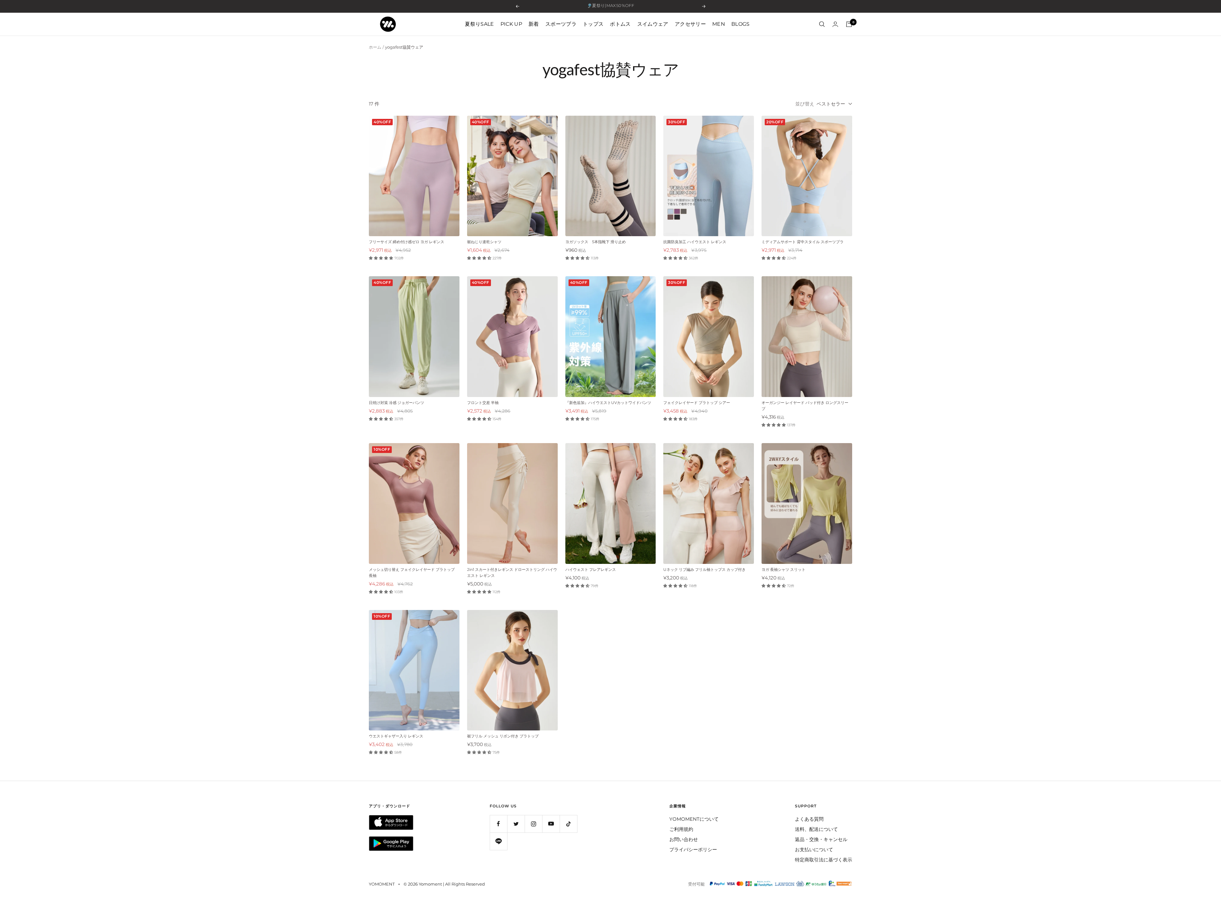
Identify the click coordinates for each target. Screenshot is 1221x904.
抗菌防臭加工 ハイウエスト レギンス (694, 241)
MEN (718, 24)
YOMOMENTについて (694, 819)
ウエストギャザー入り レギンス (396, 736)
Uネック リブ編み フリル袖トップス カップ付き (704, 569)
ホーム (375, 47)
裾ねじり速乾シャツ (484, 241)
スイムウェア (652, 24)
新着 (533, 24)
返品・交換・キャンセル (821, 839)
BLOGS (740, 24)
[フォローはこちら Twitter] (516, 823)
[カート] (849, 24)
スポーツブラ (560, 24)
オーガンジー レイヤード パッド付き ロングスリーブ (805, 405)
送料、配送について (816, 829)
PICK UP (511, 24)
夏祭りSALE (479, 24)
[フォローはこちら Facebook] (498, 823)
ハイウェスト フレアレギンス (592, 569)
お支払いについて (814, 849)
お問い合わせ (683, 839)
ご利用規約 (681, 829)
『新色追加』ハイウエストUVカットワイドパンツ (608, 402)
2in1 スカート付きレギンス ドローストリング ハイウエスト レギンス (512, 572)
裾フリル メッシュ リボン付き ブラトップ (503, 736)
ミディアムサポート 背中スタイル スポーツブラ (803, 241)
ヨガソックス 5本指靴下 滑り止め (595, 241)
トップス (593, 24)
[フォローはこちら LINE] (498, 841)
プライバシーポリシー (693, 849)
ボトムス (620, 24)
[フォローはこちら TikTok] (568, 823)
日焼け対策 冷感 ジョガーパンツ (396, 402)
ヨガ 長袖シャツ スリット (783, 569)
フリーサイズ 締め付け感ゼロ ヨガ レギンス (406, 241)
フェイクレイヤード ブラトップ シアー (696, 402)
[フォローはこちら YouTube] (551, 823)
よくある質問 (809, 819)
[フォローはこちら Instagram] (533, 823)
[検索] (822, 24)
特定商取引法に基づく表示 (823, 860)
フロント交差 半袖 (483, 402)
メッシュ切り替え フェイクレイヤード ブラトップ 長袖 (412, 572)
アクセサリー (690, 24)
